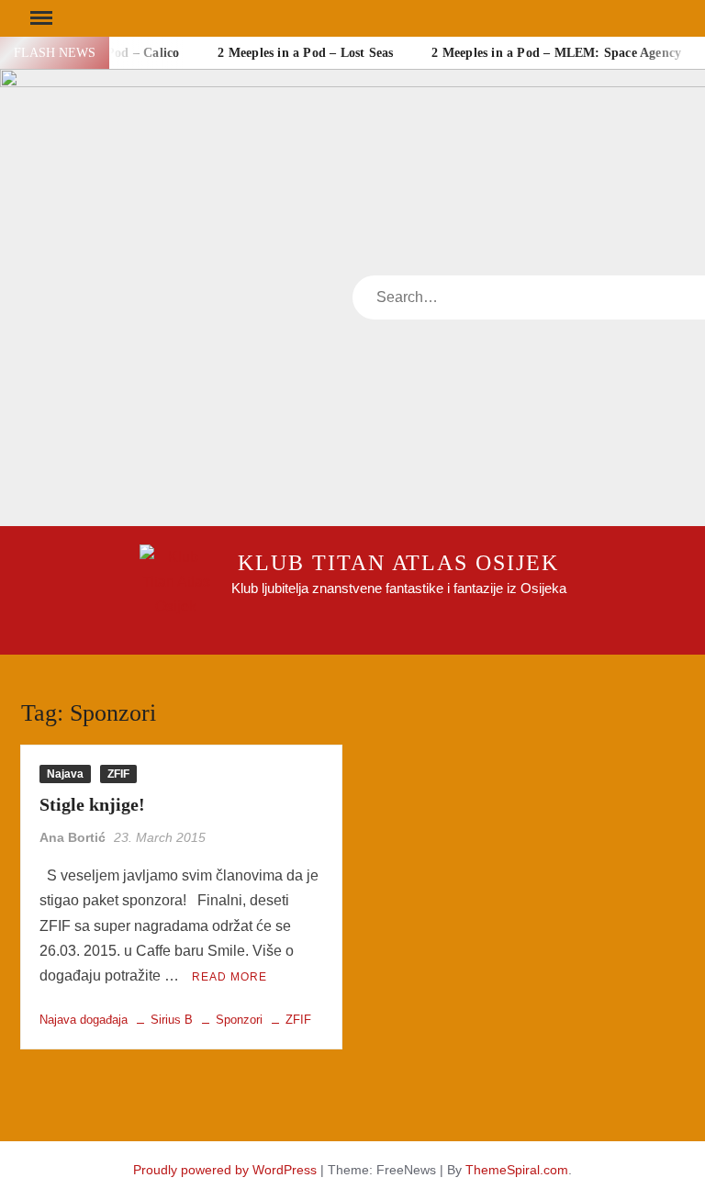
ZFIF (118, 774)
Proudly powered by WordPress (225, 1169)
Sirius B (172, 1019)
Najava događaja (83, 1019)
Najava (65, 774)
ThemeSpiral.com (516, 1169)
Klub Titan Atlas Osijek (398, 563)
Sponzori (239, 1019)
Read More (229, 976)
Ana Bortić (72, 837)
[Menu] (39, 18)
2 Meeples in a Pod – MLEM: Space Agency (556, 53)
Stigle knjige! (92, 804)
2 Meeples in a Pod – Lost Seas (305, 53)
